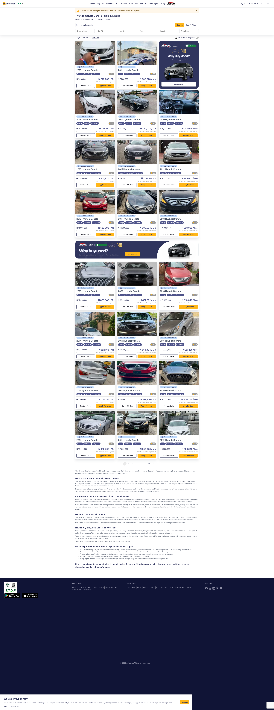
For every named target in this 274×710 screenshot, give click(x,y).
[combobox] (21, 4)
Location (163, 31)
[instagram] (210, 588)
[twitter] (217, 588)
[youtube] (221, 588)
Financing (122, 31)
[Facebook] (206, 588)
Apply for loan (105, 85)
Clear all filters (191, 25)
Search (180, 25)
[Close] (196, 10)
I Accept (185, 702)
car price (101, 31)
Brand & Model (82, 31)
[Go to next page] (153, 464)
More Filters (185, 31)
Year (141, 31)
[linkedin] (214, 588)
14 (149, 464)
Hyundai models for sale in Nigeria (126, 564)
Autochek (150, 564)
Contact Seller (85, 85)
